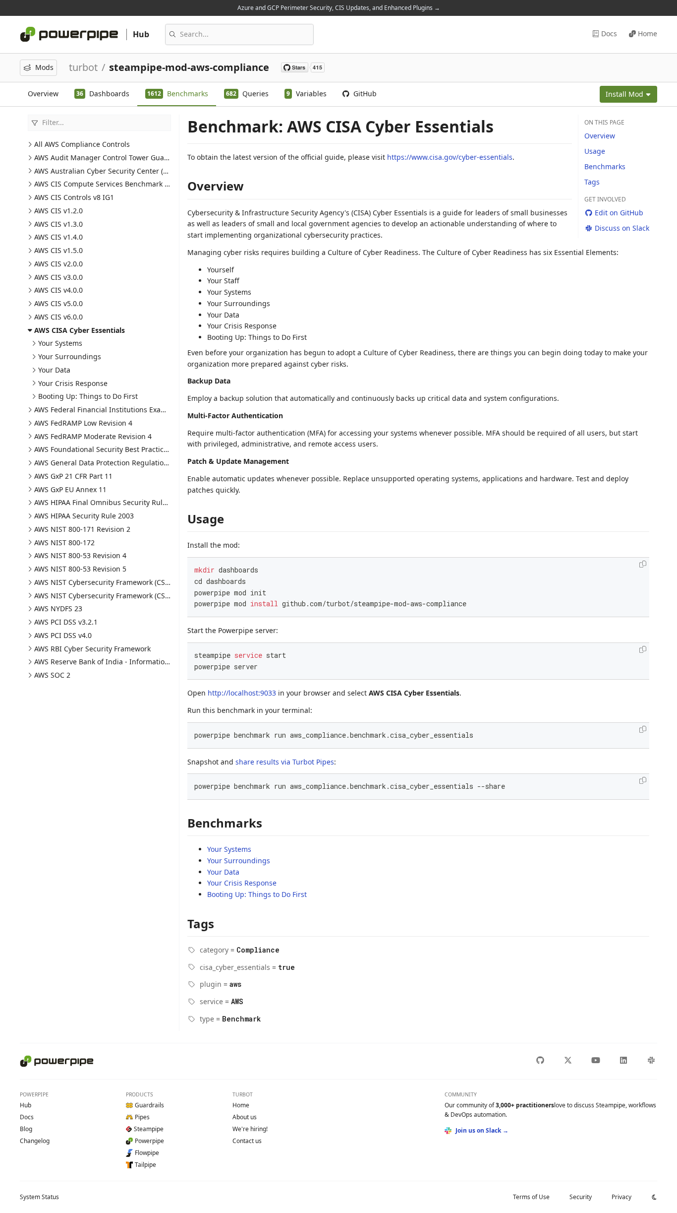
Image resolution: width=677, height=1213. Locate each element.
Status (39, 1197)
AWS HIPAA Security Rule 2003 (84, 515)
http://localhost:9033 (242, 693)
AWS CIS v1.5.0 (58, 250)
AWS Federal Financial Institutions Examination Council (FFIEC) (137, 409)
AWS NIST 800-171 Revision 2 (82, 529)
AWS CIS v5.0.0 (58, 303)
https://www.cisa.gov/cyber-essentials (449, 157)
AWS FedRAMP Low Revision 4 (83, 423)
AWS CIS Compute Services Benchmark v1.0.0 (109, 184)
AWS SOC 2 (52, 675)
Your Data (54, 370)
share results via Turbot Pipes (284, 761)
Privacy (621, 1197)
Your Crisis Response (73, 383)
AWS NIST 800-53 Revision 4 (80, 555)
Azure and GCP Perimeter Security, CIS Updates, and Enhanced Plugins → (338, 7)
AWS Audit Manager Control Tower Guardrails (110, 157)
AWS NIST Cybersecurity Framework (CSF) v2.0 (110, 595)
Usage (594, 151)
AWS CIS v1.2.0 (58, 210)
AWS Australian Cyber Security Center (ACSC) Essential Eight (133, 171)
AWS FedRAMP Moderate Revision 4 (93, 436)
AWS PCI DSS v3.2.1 (66, 622)
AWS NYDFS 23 (58, 608)
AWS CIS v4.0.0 (58, 290)
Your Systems (60, 343)
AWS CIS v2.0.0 (58, 263)
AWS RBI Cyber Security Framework (92, 648)
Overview (43, 93)
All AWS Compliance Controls (82, 144)
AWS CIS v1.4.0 (58, 237)
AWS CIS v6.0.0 (58, 316)
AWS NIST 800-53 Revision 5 (80, 569)
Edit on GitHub (619, 212)
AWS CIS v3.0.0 (58, 277)
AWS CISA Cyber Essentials (79, 330)
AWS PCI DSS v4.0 (63, 635)
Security (580, 1197)
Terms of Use (531, 1197)
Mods (44, 67)
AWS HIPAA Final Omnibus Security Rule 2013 (109, 502)
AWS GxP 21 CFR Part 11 (73, 476)
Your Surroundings (69, 356)
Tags (592, 182)
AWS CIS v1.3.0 (58, 224)
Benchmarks (604, 166)
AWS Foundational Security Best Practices (102, 449)
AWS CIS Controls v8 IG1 (74, 197)
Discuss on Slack (622, 228)
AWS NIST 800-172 (64, 542)
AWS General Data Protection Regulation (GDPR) (113, 462)
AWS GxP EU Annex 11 (70, 489)
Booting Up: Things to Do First (88, 396)
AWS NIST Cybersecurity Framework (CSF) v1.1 (110, 582)
